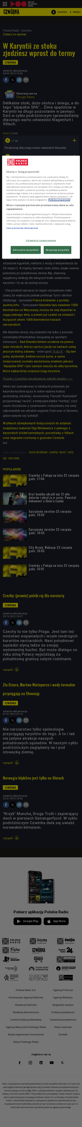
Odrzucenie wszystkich (26, 250)
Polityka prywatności (59, 199)
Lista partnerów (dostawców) (22, 228)
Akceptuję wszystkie (57, 250)
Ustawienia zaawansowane (41, 240)
